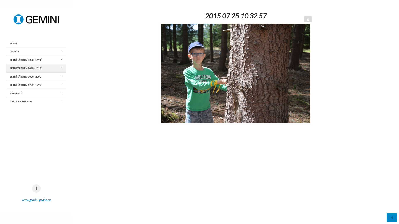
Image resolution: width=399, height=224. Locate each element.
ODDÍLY (14, 51)
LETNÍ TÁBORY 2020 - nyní (26, 59)
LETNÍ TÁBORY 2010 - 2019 (25, 68)
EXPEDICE (16, 93)
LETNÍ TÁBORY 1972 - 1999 (25, 84)
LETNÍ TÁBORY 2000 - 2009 (25, 76)
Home (14, 43)
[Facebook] (36, 188)
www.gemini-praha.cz (36, 200)
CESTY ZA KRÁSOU (21, 101)
